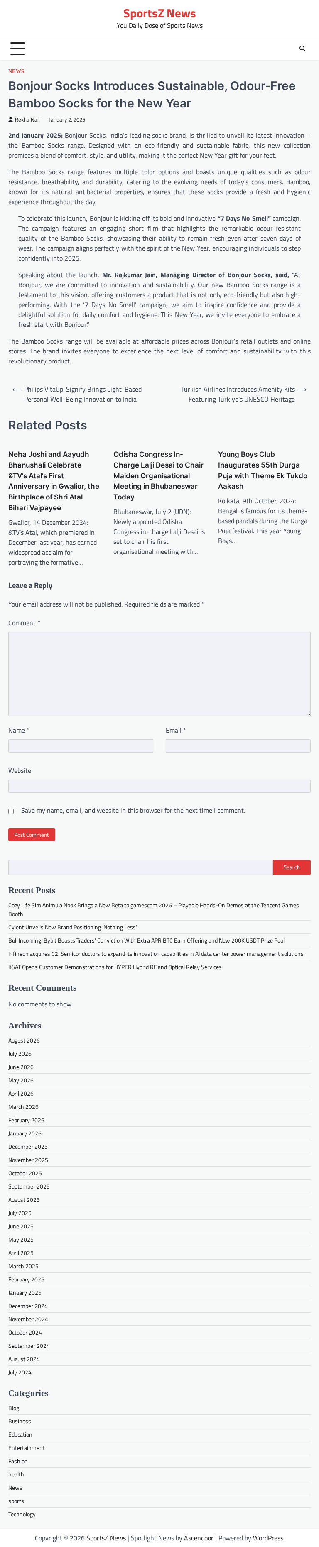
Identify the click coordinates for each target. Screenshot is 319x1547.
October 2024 (25, 1332)
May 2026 (21, 1080)
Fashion (18, 1461)
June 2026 (21, 1066)
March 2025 (23, 1266)
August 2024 (24, 1359)
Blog (13, 1407)
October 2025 (25, 1173)
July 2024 (20, 1372)
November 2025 (28, 1159)
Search (292, 867)
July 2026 (20, 1053)
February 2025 (26, 1279)
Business (19, 1421)
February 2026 (26, 1120)
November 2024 (28, 1319)
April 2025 (21, 1252)
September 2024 (29, 1345)
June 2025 (21, 1226)
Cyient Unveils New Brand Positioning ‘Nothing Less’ (72, 927)
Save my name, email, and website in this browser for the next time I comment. (133, 810)
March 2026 (23, 1106)
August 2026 (24, 1040)
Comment (24, 623)
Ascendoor (198, 1538)
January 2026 (25, 1133)
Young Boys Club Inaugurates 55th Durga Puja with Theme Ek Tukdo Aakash (262, 470)
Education (20, 1434)
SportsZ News (159, 13)
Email (176, 730)
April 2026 (21, 1093)
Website (19, 770)
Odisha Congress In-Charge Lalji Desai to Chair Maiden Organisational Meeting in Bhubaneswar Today (158, 475)
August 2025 (24, 1199)
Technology (22, 1514)
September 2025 (29, 1186)
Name (18, 730)
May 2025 (21, 1239)
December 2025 (28, 1146)
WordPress (268, 1538)
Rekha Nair (28, 120)
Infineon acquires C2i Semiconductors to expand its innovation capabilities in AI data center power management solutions (156, 953)
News (16, 71)
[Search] (302, 48)
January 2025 (25, 1292)
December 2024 (28, 1305)
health (16, 1474)
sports (16, 1500)
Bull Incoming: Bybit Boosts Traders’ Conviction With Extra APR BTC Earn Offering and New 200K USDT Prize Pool (146, 940)
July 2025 (20, 1212)
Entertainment (26, 1447)
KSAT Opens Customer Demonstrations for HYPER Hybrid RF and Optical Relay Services (115, 966)
